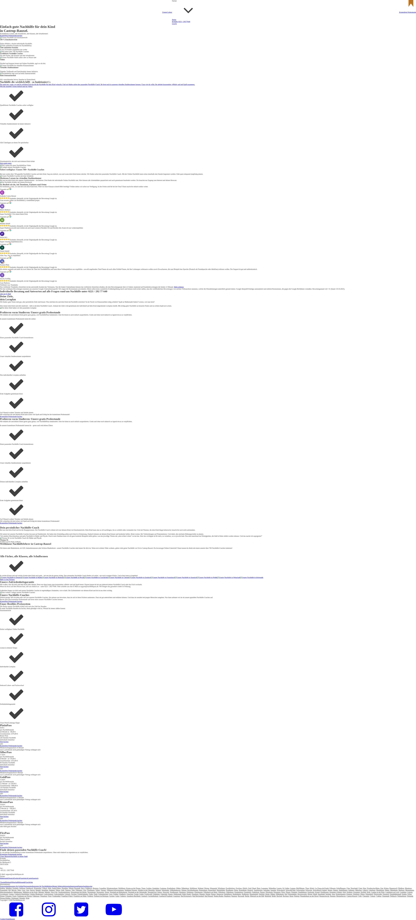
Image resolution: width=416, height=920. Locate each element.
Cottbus (378, 896)
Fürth (95, 894)
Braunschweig (324, 896)
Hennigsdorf (254, 894)
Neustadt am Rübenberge (118, 892)
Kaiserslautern (341, 894)
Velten (97, 890)
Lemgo (11, 894)
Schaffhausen (341, 888)
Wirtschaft (14, 882)
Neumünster (91, 892)
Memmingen (409, 890)
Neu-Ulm (54, 892)
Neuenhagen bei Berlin (79, 892)
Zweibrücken (230, 888)
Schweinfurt (300, 890)
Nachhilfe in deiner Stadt (19, 856)
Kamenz (349, 894)
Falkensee (36, 896)
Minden (47, 892)
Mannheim (394, 890)
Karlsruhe (311, 892)
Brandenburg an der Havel (309, 896)
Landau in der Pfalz (378, 892)
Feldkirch (88, 888)
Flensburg (43, 896)
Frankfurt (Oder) (67, 896)
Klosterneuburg (112, 888)
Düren (362, 894)
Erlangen (8, 896)
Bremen (333, 896)
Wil (9, 890)
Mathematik (4, 878)
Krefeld (363, 892)
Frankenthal (56, 896)
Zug (381, 888)
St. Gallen (285, 888)
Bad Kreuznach (186, 896)
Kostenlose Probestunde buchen (11, 854)
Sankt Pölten (56, 888)
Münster (41, 892)
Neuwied (166, 892)
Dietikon (401, 888)
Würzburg (221, 888)
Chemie (207, 104)
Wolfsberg (121, 888)
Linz (27, 890)
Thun (307, 888)
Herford (261, 894)
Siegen (330, 890)
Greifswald (148, 894)
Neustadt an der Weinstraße (137, 892)
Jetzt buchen (4, 742)
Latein (30, 878)
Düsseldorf (369, 894)
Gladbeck (122, 894)
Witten (178, 888)
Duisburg (356, 894)
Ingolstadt (321, 894)
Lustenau (163, 888)
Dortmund (14, 898)
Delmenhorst (401, 896)
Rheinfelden (221, 890)
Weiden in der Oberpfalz (146, 890)
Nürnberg (182, 892)
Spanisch (35, 878)
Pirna (283, 892)
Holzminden (292, 894)
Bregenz (95, 888)
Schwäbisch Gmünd (320, 890)
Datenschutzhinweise (85, 886)
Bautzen (234, 896)
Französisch (209, 87)
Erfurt (410, 894)
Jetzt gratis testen (5, 163)
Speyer (32, 890)
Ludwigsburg (48, 894)
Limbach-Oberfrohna (22, 894)
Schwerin (309, 890)
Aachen (112, 896)
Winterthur (272, 888)
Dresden (22, 898)
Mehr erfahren (179, 287)
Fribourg (333, 888)
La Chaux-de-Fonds (322, 888)
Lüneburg (372, 890)
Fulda (91, 894)
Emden (404, 894)
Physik (207, 120)
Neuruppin (100, 892)
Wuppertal (213, 888)
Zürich (245, 888)
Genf (249, 888)
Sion (364, 888)
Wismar (183, 890)
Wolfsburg (193, 888)
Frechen (74, 894)
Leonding (102, 888)
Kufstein (15, 888)
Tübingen (79, 890)
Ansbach (144, 896)
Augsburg (176, 896)
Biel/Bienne (300, 888)
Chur (348, 888)
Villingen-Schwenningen (115, 890)
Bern (258, 888)
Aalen (117, 896)
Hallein (2, 888)
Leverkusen (4, 894)
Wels (49, 888)
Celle (360, 896)
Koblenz (350, 892)
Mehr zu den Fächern (7, 579)
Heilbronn (245, 894)
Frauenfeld (3, 890)
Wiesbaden (165, 890)
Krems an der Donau (133, 888)
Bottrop (296, 896)
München (358, 890)
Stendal (38, 890)
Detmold (410, 896)
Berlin (247, 896)
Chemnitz (365, 896)
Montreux (408, 888)
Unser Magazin (5, 856)
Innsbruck (29, 888)
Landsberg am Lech (392, 892)
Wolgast (200, 888)
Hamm (208, 894)
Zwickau (239, 888)
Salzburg (22, 888)
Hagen (170, 894)
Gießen (115, 894)
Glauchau (130, 894)
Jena (333, 894)
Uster (360, 888)
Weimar (158, 890)
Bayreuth (241, 896)
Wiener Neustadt (74, 888)
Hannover (220, 894)
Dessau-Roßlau (5, 898)
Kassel (317, 892)
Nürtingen (190, 892)
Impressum (74, 886)
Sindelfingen (343, 890)
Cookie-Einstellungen (7, 919)
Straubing (44, 890)
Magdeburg (380, 890)
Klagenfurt (37, 888)
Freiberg (90, 896)
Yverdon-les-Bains (373, 888)
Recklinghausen (192, 890)
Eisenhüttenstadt (395, 894)
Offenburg (221, 892)
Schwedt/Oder (290, 890)
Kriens (386, 888)
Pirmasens (277, 892)
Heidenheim (237, 894)
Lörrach (67, 894)
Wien (19, 890)
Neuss (107, 892)
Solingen (351, 890)
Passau (262, 892)
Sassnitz (273, 890)
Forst (49, 896)
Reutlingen (229, 890)
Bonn (291, 896)
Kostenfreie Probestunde (407, 12)
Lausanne (264, 888)
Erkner (2, 896)
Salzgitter (266, 890)
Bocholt (279, 896)
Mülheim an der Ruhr (30, 892)
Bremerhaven (341, 896)
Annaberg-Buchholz (134, 896)
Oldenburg (229, 892)
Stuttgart (52, 890)
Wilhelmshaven (175, 890)
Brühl (274, 896)
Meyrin (13, 890)
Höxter (310, 894)
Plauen (288, 892)
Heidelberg (228, 894)
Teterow (68, 890)
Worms (206, 888)
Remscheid (212, 890)
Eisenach (386, 894)
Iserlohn (328, 894)
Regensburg (203, 890)
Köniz (312, 888)
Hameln (202, 894)
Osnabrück (247, 892)
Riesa (236, 890)
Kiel (344, 892)
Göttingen (156, 894)
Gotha (141, 894)
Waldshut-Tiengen (131, 890)
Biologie (8, 882)
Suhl (62, 890)
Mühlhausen (18, 892)
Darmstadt (385, 896)
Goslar (136, 894)
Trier (73, 890)
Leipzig (409, 892)
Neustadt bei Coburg (155, 892)
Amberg (123, 896)
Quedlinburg (302, 892)
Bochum (286, 896)
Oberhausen (198, 892)
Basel (254, 888)
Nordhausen (174, 892)
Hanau (213, 894)
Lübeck (365, 890)
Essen (14, 896)
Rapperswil (393, 888)
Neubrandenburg (64, 892)
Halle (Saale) (186, 894)
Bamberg (227, 896)
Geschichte (208, 137)
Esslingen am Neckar (24, 896)
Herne (267, 894)
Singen (335, 890)
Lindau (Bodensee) (36, 894)
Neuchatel (354, 888)
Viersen (103, 890)
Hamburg (195, 894)
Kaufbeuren (325, 892)
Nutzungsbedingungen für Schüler (12, 886)
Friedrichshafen (82, 894)
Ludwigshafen (59, 894)
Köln (368, 892)
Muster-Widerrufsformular (61, 886)
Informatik (21, 882)
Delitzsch (393, 896)
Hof (286, 894)
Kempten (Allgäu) (336, 892)
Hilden (272, 894)
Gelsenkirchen (103, 894)
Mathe (207, 53)
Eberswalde (378, 894)
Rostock (250, 890)
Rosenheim (243, 890)
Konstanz (356, 892)
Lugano (292, 888)
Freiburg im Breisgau (101, 896)
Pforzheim (269, 892)
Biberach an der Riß (257, 896)
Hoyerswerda (302, 894)
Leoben (148, 888)
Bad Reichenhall (198, 896)
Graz (23, 890)
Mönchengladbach (6, 892)
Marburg (401, 890)
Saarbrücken (258, 890)
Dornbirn (65, 888)
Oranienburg (238, 892)
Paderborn (255, 892)
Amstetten (155, 888)
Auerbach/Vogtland (165, 896)
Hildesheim (280, 894)
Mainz (387, 890)
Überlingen (91, 890)
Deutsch (207, 37)
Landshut (403, 892)
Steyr (82, 888)
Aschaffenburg (153, 896)
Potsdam (294, 892)
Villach (44, 888)
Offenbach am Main (210, 892)
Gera (110, 894)
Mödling (9, 888)
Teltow (58, 890)
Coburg (372, 896)
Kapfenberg (171, 888)
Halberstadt (177, 894)
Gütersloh (164, 894)
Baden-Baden (218, 896)
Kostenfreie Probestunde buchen (11, 36)
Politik (207, 154)
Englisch (207, 70)
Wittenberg (185, 888)
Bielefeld (268, 896)
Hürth (315, 894)
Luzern (279, 888)
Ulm (84, 890)
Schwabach (281, 890)
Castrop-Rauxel (351, 896)
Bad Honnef (209, 896)
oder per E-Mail (5, 294)
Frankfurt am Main (80, 896)
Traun (143, 888)
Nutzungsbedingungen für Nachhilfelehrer (38, 886)
